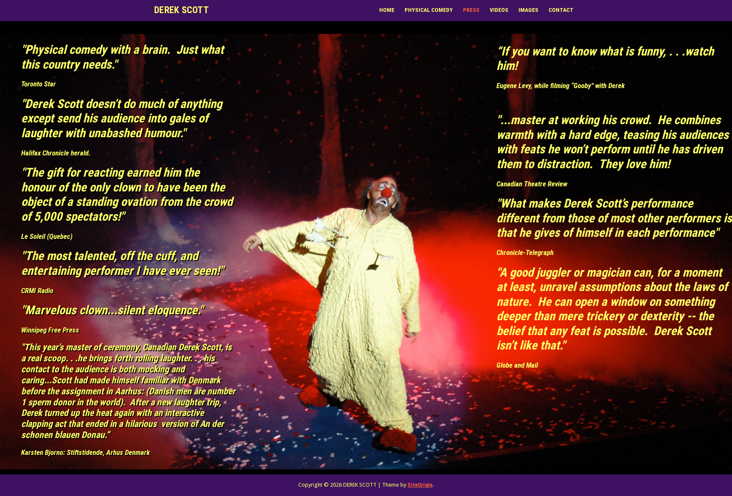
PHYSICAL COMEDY (429, 9)
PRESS (471, 9)
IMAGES (528, 9)
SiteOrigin (420, 485)
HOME (386, 9)
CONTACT (561, 9)
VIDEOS (499, 9)
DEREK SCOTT (181, 10)
